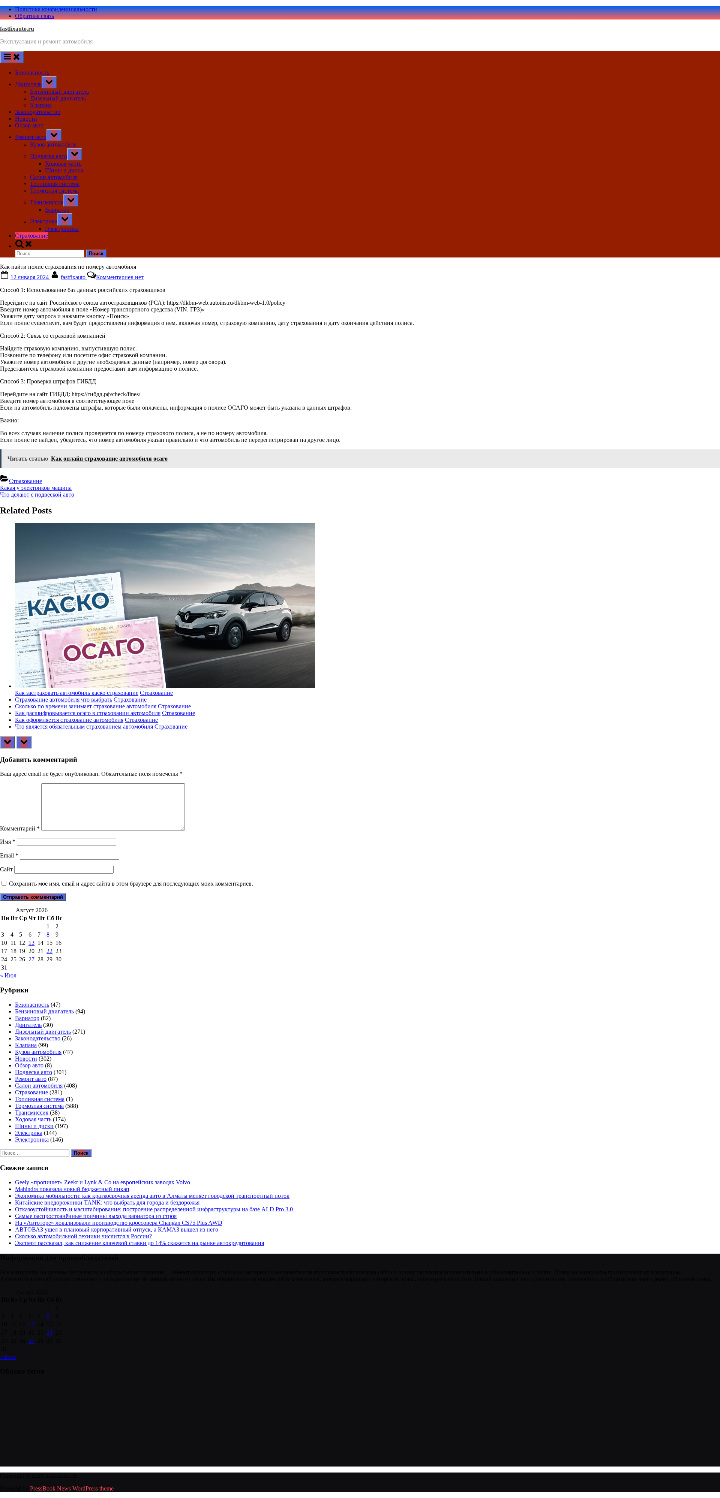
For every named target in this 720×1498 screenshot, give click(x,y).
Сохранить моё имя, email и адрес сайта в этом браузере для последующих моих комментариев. (131, 883)
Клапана (41, 105)
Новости (26, 118)
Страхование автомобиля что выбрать (63, 699)
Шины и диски (64, 170)
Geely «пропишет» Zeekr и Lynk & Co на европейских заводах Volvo (102, 1182)
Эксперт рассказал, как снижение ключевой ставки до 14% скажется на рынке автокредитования (139, 1243)
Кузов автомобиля (53, 144)
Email (9, 855)
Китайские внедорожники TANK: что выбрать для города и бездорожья (107, 1202)
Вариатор (57, 210)
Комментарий (20, 828)
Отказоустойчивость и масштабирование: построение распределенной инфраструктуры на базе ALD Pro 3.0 (154, 1209)
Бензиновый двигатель (59, 91)
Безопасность (32, 72)
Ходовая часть (63, 163)
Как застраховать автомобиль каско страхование (76, 693)
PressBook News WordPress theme (72, 1488)
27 (31, 959)
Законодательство (37, 112)
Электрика (43, 221)
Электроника (62, 229)
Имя (7, 841)
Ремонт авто (30, 137)
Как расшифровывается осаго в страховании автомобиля (87, 713)
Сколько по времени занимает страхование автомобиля (85, 706)
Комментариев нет (120, 277)
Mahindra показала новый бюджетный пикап (72, 1189)
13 (31, 943)
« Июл (8, 975)
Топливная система (55, 184)
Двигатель (28, 84)
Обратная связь (34, 16)
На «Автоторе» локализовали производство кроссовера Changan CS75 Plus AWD (118, 1223)
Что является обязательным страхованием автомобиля (84, 726)
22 (49, 951)
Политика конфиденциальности (56, 9)
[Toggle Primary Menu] (12, 57)
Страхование (31, 235)
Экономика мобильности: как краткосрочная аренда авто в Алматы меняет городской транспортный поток (152, 1196)
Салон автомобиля (54, 177)
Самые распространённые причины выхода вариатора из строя (96, 1216)
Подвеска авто (48, 156)
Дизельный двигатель (58, 98)
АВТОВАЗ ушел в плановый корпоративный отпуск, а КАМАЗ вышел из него (116, 1229)
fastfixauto (74, 277)
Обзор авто (29, 125)
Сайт (6, 869)
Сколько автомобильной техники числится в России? (83, 1236)
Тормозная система (54, 190)
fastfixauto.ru (17, 28)
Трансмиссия (46, 202)
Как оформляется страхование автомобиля (69, 720)
